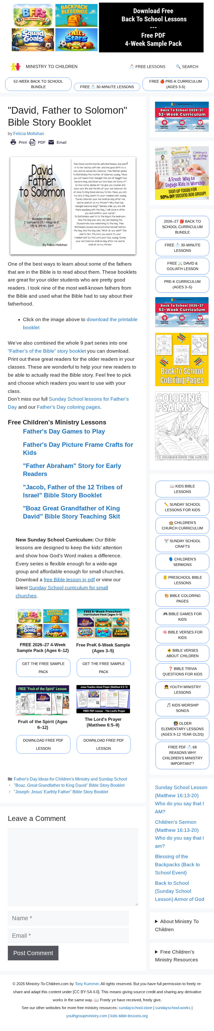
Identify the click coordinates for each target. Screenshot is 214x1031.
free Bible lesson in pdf (69, 579)
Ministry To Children (52, 66)
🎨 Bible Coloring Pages (182, 598)
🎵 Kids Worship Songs (183, 708)
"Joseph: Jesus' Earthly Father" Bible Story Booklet (61, 791)
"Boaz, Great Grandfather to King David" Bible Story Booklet (69, 785)
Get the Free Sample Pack (43, 668)
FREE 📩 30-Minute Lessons (182, 248)
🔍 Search (187, 66)
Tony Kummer (87, 983)
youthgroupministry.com (86, 1016)
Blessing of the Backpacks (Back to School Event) (177, 864)
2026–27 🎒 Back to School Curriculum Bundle (182, 226)
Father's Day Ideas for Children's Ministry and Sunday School (70, 779)
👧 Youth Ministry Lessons (182, 689)
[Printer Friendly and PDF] (38, 146)
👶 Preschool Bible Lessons (182, 580)
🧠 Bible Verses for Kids (183, 635)
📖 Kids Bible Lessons (182, 489)
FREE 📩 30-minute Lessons (107, 87)
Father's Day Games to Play (64, 431)
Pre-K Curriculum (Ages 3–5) (182, 284)
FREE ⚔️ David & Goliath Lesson (182, 266)
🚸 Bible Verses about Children (183, 653)
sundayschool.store (135, 1007)
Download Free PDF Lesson (43, 744)
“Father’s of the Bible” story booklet (47, 351)
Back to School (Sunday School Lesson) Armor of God (179, 891)
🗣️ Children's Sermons (182, 562)
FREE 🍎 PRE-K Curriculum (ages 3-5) (175, 84)
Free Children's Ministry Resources (176, 956)
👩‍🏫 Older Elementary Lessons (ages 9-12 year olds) (182, 728)
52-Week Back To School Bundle (38, 84)
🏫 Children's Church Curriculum (182, 525)
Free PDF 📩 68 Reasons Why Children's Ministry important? (182, 755)
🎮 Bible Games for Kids (182, 616)
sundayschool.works (173, 1007)
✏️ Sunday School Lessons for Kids (182, 507)
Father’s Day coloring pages (68, 407)
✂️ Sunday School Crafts (182, 543)
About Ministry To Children (177, 925)
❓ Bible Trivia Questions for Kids (182, 671)
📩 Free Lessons (147, 66)
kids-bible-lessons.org (129, 1016)
